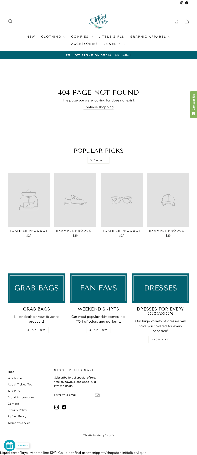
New (31, 36)
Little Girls (111, 36)
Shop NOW (37, 330)
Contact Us (193, 103)
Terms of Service (19, 423)
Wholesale (15, 378)
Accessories (84, 44)
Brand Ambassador (21, 397)
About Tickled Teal (20, 384)
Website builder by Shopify (98, 435)
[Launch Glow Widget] (9, 445)
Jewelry (113, 44)
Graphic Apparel (148, 36)
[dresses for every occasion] (160, 288)
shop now (98, 330)
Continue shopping (98, 107)
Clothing (52, 36)
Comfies (80, 36)
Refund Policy (17, 416)
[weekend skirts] (98, 288)
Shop (11, 372)
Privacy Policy (17, 410)
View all (98, 160)
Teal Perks (15, 391)
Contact (13, 403)
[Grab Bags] (36, 288)
